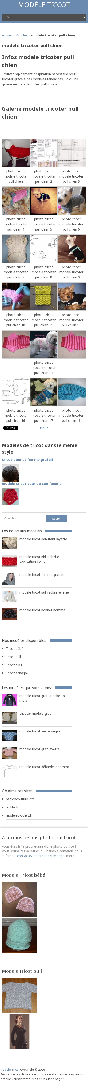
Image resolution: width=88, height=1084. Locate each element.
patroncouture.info (20, 799)
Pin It (44, 428)
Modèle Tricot (44, 4)
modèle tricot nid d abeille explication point (39, 559)
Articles (21, 35)
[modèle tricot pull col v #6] (19, 1047)
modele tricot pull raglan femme (44, 592)
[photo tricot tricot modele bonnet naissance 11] (19, 951)
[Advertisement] (45, 97)
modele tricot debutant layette (43, 539)
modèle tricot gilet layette (39, 749)
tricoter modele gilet (35, 713)
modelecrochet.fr (19, 815)
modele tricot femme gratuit (41, 574)
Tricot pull (13, 656)
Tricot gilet (14, 665)
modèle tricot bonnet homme (42, 610)
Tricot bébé (14, 648)
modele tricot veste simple (40, 731)
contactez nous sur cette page (40, 855)
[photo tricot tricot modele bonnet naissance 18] (19, 915)
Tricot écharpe (17, 673)
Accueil (7, 35)
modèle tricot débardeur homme (44, 766)
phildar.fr (12, 807)
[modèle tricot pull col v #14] (19, 1011)
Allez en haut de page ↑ (48, 1079)
